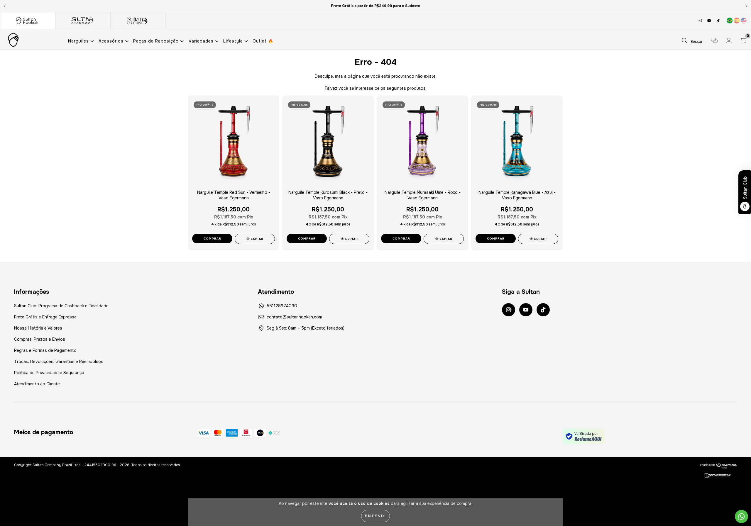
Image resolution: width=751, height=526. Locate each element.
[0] (743, 41)
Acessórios (112, 41)
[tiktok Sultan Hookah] (718, 20)
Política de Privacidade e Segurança (49, 372)
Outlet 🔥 (263, 41)
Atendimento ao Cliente (37, 383)
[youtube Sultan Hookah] (709, 20)
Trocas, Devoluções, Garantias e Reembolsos (58, 361)
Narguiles (79, 41)
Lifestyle (233, 41)
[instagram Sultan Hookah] (700, 20)
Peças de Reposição (156, 41)
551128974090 (282, 305)
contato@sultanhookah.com (294, 317)
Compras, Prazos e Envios (39, 339)
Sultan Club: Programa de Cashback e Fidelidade (61, 305)
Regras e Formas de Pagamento (45, 350)
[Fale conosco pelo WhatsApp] (741, 516)
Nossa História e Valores (38, 328)
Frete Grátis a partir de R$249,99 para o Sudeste (375, 6)
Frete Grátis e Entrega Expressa (45, 317)
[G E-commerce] (718, 475)
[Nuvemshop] (718, 466)
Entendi (375, 516)
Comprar (307, 238)
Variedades (202, 41)
